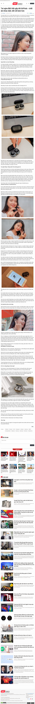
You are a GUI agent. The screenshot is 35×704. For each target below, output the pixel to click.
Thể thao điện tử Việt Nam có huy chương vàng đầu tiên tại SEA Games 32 (23, 677)
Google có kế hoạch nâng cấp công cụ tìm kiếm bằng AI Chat (23, 656)
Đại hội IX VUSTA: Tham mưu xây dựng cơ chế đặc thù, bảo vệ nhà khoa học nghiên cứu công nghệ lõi (21, 460)
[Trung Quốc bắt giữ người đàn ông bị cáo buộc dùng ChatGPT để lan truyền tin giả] (7, 546)
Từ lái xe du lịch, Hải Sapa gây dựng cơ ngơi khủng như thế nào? (13, 471)
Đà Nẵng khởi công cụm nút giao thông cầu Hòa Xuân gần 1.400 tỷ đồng (30, 471)
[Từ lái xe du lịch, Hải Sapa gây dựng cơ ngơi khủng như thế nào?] (13, 466)
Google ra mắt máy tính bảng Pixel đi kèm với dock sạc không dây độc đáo (23, 490)
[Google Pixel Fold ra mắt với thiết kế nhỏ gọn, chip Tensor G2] (7, 504)
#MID (29, 429)
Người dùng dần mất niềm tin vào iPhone (23, 583)
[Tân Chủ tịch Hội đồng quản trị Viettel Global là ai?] (7, 577)
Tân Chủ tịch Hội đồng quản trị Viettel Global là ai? (22, 574)
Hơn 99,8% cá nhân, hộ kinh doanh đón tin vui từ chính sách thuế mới (4, 471)
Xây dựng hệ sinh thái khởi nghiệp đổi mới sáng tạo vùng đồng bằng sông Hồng (23, 553)
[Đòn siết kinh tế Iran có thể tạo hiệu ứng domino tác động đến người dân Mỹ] (30, 454)
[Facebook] (27, 13)
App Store (28, 703)
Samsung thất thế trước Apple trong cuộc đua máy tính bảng (23, 605)
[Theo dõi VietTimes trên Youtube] (30, 698)
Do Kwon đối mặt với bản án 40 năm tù (23, 635)
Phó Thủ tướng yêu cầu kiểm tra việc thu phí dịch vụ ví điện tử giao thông (21, 471)
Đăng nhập (32, 3)
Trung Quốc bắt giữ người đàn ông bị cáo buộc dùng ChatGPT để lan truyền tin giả (23, 543)
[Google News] (32, 13)
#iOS (14, 429)
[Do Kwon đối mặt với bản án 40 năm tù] (7, 639)
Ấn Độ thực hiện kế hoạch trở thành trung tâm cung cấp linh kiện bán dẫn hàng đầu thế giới (23, 522)
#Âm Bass (22, 429)
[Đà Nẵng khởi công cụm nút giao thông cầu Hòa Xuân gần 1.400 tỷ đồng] (30, 466)
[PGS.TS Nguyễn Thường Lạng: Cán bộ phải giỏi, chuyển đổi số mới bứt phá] (4, 454)
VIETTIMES (17, 3)
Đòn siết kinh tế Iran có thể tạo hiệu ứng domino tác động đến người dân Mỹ (30, 459)
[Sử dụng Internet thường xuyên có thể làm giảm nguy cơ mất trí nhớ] (7, 628)
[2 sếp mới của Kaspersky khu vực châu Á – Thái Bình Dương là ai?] (7, 669)
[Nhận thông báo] (26, 3)
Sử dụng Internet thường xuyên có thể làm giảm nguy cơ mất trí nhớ (24, 625)
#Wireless (7, 429)
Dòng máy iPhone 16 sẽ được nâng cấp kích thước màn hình (24, 594)
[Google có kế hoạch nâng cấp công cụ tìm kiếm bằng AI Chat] (7, 659)
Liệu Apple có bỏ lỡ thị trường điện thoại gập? (23, 480)
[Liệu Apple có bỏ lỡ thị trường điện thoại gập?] (7, 483)
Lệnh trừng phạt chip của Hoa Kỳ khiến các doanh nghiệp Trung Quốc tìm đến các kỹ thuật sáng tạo (24, 512)
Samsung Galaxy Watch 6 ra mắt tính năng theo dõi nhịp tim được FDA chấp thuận (24, 615)
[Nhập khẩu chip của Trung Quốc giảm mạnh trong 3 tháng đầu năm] (7, 535)
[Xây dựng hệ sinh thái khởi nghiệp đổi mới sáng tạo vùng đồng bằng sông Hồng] (7, 556)
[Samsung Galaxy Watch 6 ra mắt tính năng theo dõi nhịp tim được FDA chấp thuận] (7, 618)
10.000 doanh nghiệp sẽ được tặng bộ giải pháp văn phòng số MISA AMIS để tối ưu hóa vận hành (24, 564)
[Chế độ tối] (28, 3)
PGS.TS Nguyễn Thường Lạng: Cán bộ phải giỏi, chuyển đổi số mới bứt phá (4, 459)
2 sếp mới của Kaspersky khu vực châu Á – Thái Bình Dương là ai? (24, 667)
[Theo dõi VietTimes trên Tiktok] (32, 698)
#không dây (17, 429)
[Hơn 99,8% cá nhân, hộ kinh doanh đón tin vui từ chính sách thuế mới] (4, 466)
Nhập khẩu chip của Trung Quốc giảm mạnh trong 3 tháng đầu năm (24, 532)
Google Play (32, 703)
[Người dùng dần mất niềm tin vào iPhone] (7, 587)
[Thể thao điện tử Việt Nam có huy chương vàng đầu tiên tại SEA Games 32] (7, 680)
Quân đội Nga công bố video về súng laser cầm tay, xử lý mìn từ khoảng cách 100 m (13, 459)
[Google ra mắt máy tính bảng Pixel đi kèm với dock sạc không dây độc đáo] (7, 493)
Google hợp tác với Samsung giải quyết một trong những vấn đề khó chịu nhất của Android (24, 647)
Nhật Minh (3, 13)
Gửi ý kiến (32, 445)
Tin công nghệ (4, 477)
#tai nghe (11, 429)
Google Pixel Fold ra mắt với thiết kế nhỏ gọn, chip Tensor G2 (23, 501)
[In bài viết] (29, 13)
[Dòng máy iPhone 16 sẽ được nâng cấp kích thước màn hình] (7, 597)
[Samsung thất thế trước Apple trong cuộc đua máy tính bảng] (7, 608)
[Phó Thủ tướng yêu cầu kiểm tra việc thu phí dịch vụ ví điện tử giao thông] (21, 466)
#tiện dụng (26, 429)
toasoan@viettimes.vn (31, 693)
